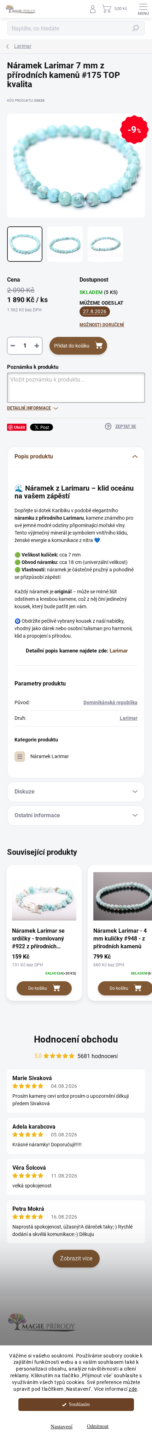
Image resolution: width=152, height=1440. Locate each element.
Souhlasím (79, 1404)
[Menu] (143, 9)
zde (133, 1389)
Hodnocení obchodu (76, 1039)
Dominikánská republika (110, 702)
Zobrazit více (76, 1258)
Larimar (119, 651)
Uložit (19, 427)
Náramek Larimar (49, 756)
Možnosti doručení (102, 324)
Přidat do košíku (71, 346)
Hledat (135, 28)
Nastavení (61, 1426)
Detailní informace (29, 408)
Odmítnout (98, 1426)
